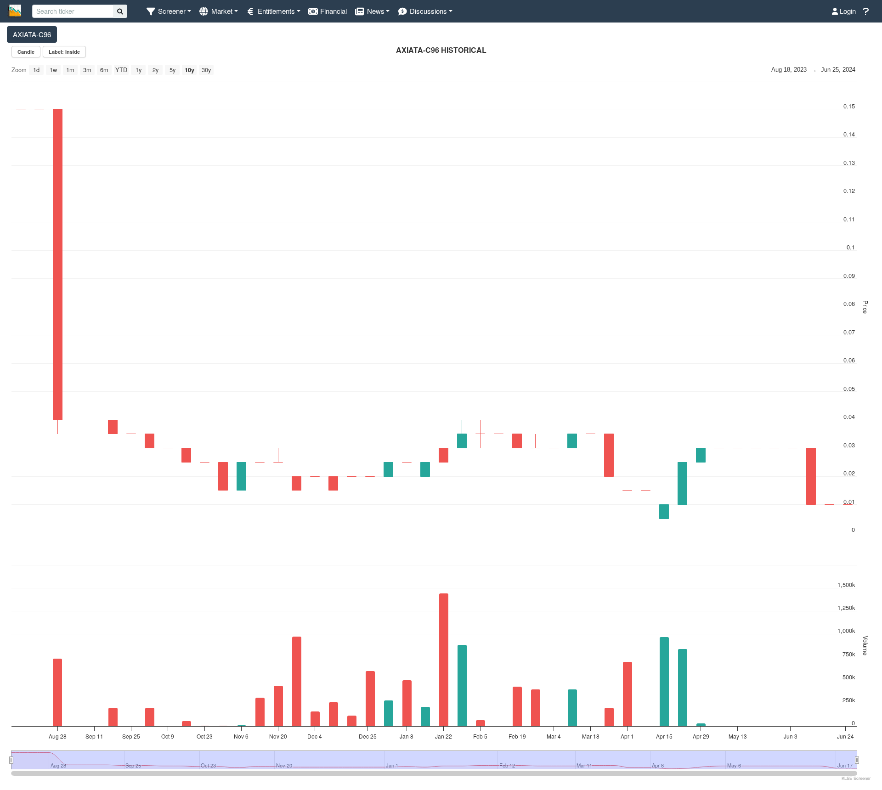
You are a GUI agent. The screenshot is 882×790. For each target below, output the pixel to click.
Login (847, 11)
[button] (168, 11)
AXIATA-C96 (32, 34)
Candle (25, 51)
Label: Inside (64, 51)
